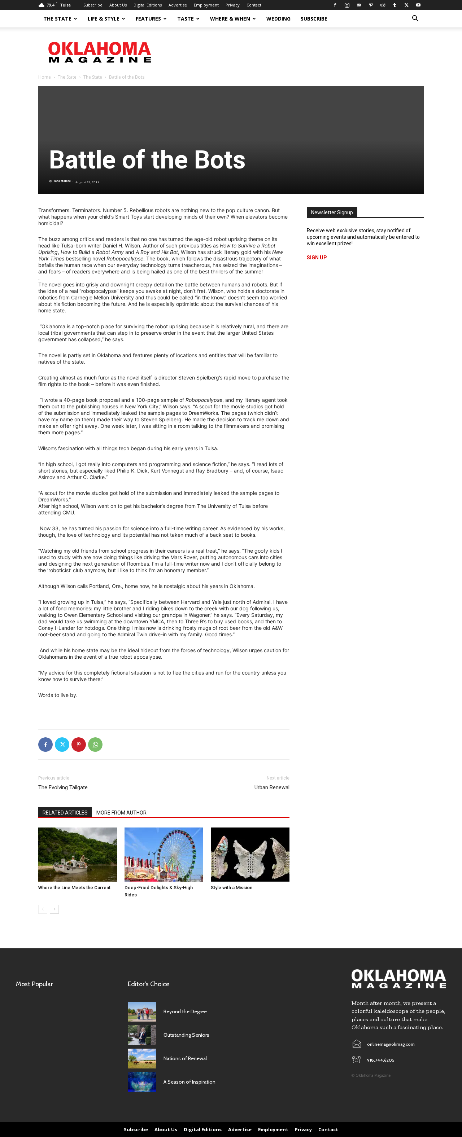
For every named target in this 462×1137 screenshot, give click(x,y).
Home (44, 77)
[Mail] (358, 5)
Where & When (230, 18)
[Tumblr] (394, 5)
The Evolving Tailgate (63, 787)
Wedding (278, 18)
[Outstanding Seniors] (142, 1035)
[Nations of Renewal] (142, 1058)
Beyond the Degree (185, 1011)
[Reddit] (382, 5)
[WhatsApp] (95, 744)
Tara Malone (62, 181)
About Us (118, 5)
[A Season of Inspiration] (142, 1082)
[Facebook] (335, 5)
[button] (415, 19)
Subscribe (93, 5)
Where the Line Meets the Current (74, 887)
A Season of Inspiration (189, 1082)
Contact (254, 5)
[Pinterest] (370, 5)
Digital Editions (148, 5)
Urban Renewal (271, 787)
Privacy (233, 5)
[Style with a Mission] (250, 854)
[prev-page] (42, 909)
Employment (206, 5)
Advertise (178, 5)
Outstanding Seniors (186, 1035)
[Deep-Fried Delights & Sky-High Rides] (164, 854)
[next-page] (54, 909)
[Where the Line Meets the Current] (77, 854)
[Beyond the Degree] (142, 1012)
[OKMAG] (399, 978)
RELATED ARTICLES (65, 813)
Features (148, 18)
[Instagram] (346, 5)
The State (57, 18)
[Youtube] (418, 5)
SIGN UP (317, 257)
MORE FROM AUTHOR (121, 813)
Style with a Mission (231, 887)
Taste (185, 18)
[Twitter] (406, 5)
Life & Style (103, 18)
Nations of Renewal (185, 1058)
